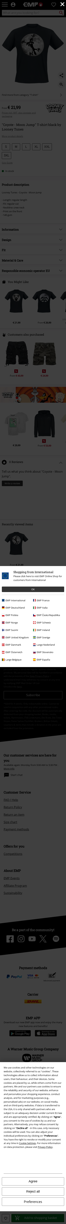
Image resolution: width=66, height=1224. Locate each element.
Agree (33, 1181)
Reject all (33, 1191)
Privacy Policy (45, 1147)
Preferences (33, 1201)
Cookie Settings (27, 1143)
